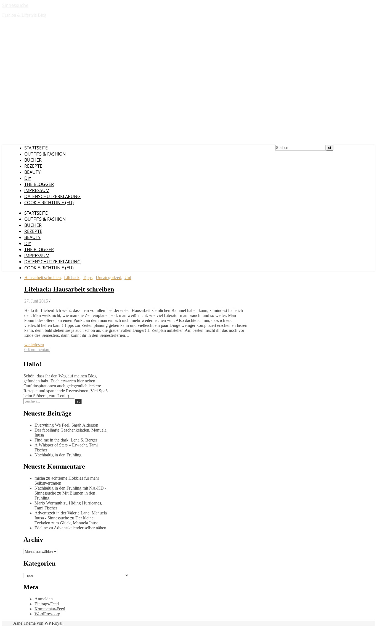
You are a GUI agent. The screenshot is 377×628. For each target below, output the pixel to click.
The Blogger (39, 184)
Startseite (36, 148)
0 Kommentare (37, 349)
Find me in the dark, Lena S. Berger (65, 440)
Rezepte (33, 166)
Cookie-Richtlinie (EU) (49, 202)
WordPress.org (47, 613)
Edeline (41, 527)
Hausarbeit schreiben (42, 277)
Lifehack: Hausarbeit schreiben (69, 289)
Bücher (33, 160)
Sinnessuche (15, 5)
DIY (27, 178)
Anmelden (43, 599)
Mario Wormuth (48, 503)
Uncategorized (108, 277)
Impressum (36, 190)
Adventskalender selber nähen (80, 527)
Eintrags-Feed (46, 603)
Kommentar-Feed (49, 608)
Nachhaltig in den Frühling (57, 455)
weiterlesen (34, 344)
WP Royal (53, 623)
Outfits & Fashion (45, 154)
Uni (127, 277)
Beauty (32, 172)
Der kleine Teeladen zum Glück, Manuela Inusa (66, 520)
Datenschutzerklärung (52, 196)
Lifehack (71, 277)
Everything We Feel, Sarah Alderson (66, 425)
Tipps (87, 277)
